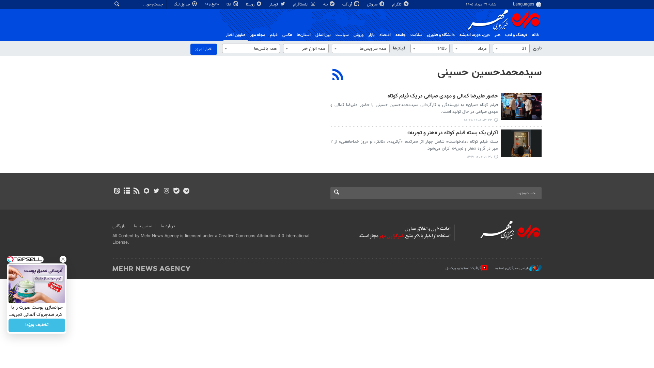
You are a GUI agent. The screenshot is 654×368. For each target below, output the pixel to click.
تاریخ (537, 48)
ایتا (229, 4)
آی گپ (347, 4)
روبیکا (250, 4)
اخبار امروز (204, 49)
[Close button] (63, 259)
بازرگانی (118, 226)
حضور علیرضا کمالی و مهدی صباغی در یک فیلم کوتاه (443, 97)
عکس (287, 35)
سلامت (416, 35)
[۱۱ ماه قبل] (521, 143)
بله (326, 4)
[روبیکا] (146, 191)
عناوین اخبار (235, 35)
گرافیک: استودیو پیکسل (463, 268)
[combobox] (511, 48)
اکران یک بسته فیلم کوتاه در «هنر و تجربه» (452, 133)
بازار (371, 35)
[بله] (176, 191)
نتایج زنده (212, 4)
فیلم (274, 35)
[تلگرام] (186, 191)
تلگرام (397, 4)
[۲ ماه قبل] (521, 106)
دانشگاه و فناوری (441, 35)
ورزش (358, 35)
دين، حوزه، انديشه (475, 35)
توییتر (274, 4)
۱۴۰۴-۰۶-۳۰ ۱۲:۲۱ (480, 157)
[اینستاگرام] (166, 191)
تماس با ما (143, 226)
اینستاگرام (301, 4)
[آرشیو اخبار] (126, 191)
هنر (497, 35)
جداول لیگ (182, 4)
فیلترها (399, 48)
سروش (372, 4)
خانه (535, 35)
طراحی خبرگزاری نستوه (512, 268)
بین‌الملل (323, 35)
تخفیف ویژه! (37, 325)
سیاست (342, 35)
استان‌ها (304, 35)
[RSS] (338, 75)
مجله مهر (257, 35)
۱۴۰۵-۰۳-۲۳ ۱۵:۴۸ (478, 120)
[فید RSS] (136, 191)
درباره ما (168, 226)
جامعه (400, 35)
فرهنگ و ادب (516, 35)
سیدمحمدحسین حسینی (489, 72)
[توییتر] (156, 191)
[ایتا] (116, 191)
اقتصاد (385, 35)
